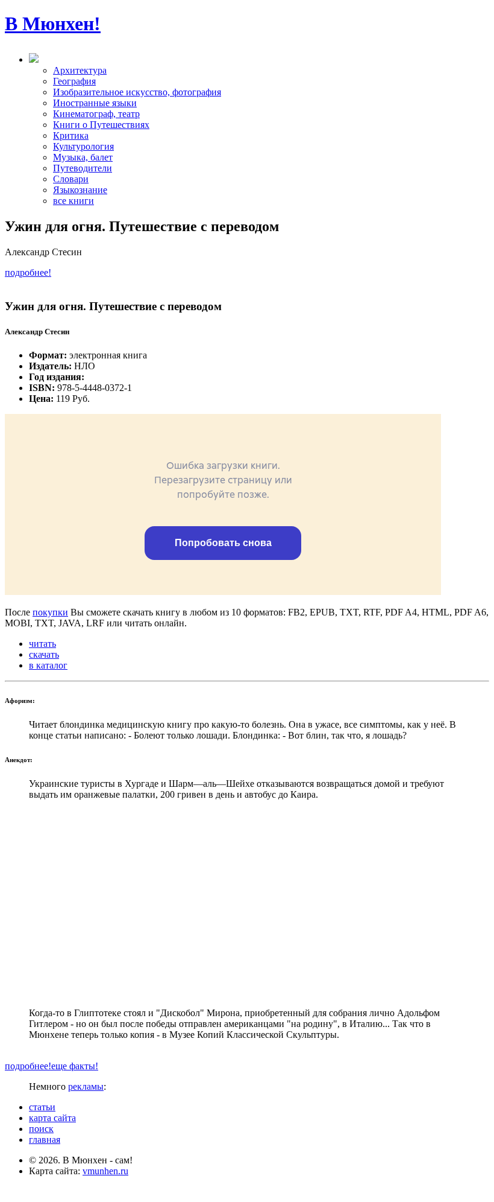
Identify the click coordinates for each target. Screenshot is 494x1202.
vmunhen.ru (105, 1171)
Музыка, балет (83, 157)
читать (42, 643)
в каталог (48, 665)
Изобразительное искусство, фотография (137, 92)
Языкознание (80, 190)
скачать (44, 654)
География (74, 81)
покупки (50, 612)
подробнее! (28, 272)
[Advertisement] (247, 903)
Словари (71, 179)
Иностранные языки (95, 103)
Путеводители (82, 168)
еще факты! (74, 1066)
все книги (73, 201)
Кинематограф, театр (96, 114)
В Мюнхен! (53, 23)
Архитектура (80, 70)
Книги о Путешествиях (101, 124)
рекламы (86, 1086)
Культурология (83, 146)
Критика (71, 135)
